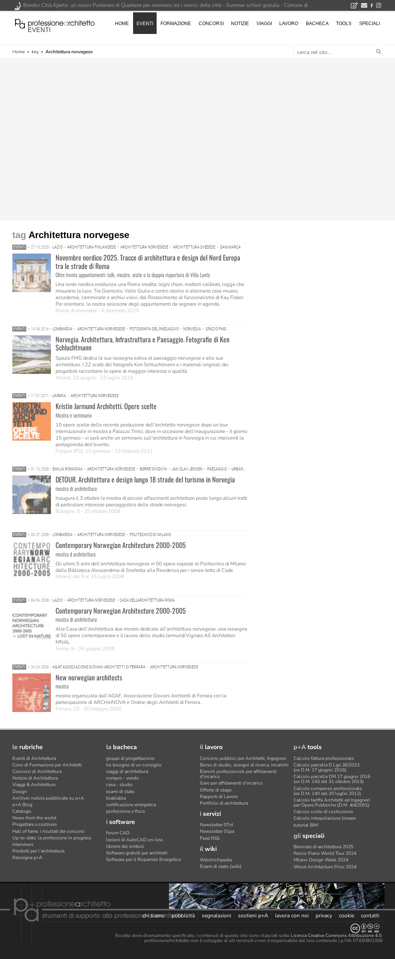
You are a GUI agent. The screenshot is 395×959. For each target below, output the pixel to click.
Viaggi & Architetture (34, 784)
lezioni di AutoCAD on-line (134, 840)
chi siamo (153, 915)
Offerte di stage (215, 790)
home (122, 23)
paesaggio (217, 469)
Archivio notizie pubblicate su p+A (48, 798)
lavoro (288, 23)
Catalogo (21, 811)
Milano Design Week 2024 (321, 860)
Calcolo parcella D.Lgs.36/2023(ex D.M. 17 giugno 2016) (327, 767)
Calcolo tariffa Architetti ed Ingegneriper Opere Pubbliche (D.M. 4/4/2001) (332, 802)
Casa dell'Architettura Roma (147, 600)
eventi (39, 30)
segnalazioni (216, 915)
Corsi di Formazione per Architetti (47, 765)
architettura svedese (194, 247)
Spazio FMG (216, 329)
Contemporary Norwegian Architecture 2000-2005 (121, 545)
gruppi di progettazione (130, 758)
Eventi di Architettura (34, 758)
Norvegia (192, 329)
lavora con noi (292, 915)
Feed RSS (209, 838)
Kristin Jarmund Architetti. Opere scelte (106, 406)
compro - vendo (122, 778)
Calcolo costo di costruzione (323, 811)
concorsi (211, 23)
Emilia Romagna (67, 469)
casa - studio (119, 784)
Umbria (59, 395)
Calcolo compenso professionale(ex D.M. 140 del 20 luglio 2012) (328, 791)
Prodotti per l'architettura (38, 851)
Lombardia (62, 329)
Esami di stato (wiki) (220, 866)
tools (343, 23)
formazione (175, 23)
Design (19, 791)
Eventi (19, 247)
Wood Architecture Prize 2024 (325, 867)
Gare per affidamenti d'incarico (231, 783)
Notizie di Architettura (35, 778)
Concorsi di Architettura (37, 771)
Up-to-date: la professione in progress (51, 838)
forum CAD (118, 833)
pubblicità (183, 915)
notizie (240, 23)
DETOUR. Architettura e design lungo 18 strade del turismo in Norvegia (145, 479)
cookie (346, 915)
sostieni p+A (253, 915)
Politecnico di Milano (150, 534)
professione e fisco (125, 811)
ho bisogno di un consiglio (134, 765)
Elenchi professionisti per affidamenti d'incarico (238, 774)
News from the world (34, 818)
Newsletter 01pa (217, 831)
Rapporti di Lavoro (219, 796)
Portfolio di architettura (224, 803)
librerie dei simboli (125, 846)
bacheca (317, 23)
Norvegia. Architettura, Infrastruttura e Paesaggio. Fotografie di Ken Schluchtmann (143, 343)
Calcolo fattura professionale (324, 758)
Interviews (23, 844)
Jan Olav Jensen (187, 469)
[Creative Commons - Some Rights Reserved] (197, 928)
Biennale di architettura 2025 (323, 847)
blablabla (116, 798)
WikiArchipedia (216, 860)
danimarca (230, 247)
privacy (324, 915)
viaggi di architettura (127, 771)
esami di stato (120, 791)
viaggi (264, 23)
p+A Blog (22, 805)
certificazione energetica (131, 805)
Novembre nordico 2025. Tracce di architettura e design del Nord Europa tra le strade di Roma (148, 261)
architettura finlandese (91, 247)
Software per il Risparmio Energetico (143, 859)
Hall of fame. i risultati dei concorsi (48, 831)
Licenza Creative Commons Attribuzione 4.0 (336, 935)
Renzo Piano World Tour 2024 (325, 853)
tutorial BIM (306, 825)
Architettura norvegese (144, 247)
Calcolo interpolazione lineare (325, 818)
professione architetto (54, 22)
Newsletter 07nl (216, 825)
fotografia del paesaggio (154, 329)
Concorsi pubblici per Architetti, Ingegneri (243, 758)
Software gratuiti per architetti (136, 853)
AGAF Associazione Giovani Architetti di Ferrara (98, 667)
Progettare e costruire (34, 824)
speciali (369, 23)
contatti (370, 915)
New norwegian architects (89, 677)
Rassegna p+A (27, 857)
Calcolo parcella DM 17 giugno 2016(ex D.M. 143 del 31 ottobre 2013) (332, 779)
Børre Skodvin (153, 469)
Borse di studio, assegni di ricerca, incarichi (244, 765)
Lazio (57, 247)
